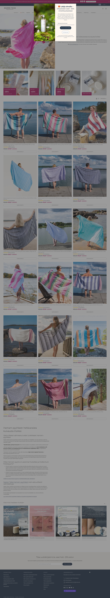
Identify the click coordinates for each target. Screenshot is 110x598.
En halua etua (65, 32)
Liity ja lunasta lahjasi (65, 27)
